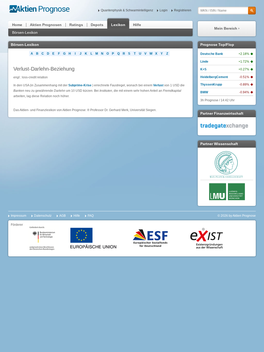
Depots (97, 25)
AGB (62, 215)
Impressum (18, 215)
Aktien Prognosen (46, 25)
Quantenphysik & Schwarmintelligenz (127, 10)
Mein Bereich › (227, 28)
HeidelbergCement (214, 77)
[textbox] (227, 10)
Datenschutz (43, 215)
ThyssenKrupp (211, 84)
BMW (204, 92)
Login (164, 10)
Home (17, 25)
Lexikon (118, 25)
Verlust (158, 85)
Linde (204, 61)
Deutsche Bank (211, 54)
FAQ (91, 215)
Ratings (76, 25)
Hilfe (137, 25)
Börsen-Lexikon (25, 32)
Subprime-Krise (80, 85)
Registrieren (182, 10)
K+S (203, 69)
